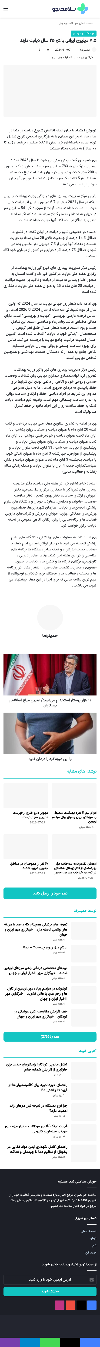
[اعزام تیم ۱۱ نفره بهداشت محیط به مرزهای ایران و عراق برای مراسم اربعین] (74, 795)
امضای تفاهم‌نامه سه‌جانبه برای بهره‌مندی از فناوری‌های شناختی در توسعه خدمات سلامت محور (75, 868)
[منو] (5, 10)
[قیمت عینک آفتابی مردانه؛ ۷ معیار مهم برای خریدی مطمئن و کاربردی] (84, 1132)
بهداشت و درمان (68, 23)
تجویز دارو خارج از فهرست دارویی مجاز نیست (30, 815)
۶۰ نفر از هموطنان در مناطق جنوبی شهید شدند (29, 866)
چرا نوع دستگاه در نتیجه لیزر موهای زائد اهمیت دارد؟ (38, 1108)
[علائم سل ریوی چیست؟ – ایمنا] (84, 953)
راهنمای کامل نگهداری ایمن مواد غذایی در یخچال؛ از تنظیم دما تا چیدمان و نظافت (37, 1149)
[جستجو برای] (94, 10)
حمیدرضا (85, 50)
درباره (93, 1238)
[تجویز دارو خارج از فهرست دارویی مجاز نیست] (25, 795)
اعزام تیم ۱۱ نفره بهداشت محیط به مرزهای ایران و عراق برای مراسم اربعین (74, 817)
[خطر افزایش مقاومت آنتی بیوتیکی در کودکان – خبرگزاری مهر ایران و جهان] (84, 1018)
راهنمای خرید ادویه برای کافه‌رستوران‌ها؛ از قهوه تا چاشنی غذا (37, 1088)
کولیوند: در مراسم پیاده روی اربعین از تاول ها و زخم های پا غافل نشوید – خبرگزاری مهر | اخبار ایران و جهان (36, 994)
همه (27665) (50, 1036)
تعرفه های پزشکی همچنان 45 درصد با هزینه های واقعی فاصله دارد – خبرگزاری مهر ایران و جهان (35, 929)
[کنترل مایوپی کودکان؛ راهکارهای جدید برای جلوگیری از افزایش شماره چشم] (84, 1071)
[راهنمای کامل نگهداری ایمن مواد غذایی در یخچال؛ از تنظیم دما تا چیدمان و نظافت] (84, 1153)
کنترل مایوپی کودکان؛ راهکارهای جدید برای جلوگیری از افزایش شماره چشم (36, 1067)
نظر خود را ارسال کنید (50, 893)
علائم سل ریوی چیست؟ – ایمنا (45, 947)
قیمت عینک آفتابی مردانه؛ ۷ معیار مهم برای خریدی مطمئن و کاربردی (36, 1129)
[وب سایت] (50, 643)
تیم (94, 1245)
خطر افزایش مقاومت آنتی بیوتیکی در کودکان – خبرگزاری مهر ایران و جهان (40, 1014)
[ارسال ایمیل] (78, 50)
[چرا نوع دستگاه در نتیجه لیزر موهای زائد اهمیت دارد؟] (84, 1112)
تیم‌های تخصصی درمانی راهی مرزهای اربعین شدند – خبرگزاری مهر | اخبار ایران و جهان (35, 970)
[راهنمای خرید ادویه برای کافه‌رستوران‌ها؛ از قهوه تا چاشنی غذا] (84, 1091)
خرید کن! (91, 1252)
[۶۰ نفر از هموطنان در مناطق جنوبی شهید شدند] (25, 846)
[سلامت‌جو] (69, 8)
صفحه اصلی (86, 23)
